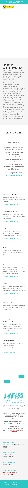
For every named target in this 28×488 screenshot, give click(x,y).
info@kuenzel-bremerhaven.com (11, 458)
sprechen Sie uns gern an (14, 175)
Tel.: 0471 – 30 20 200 (8, 454)
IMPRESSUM (13, 486)
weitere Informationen (12, 204)
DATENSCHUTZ (21, 486)
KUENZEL (15, 482)
